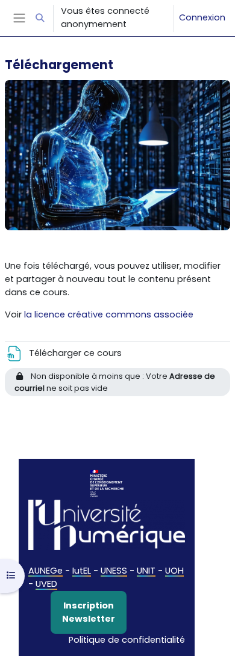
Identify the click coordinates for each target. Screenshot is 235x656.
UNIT (146, 571)
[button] (40, 18)
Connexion (202, 17)
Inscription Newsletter (88, 612)
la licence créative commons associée (108, 314)
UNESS (114, 571)
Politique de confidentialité (127, 640)
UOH (174, 571)
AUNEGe (45, 571)
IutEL (81, 571)
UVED (46, 584)
